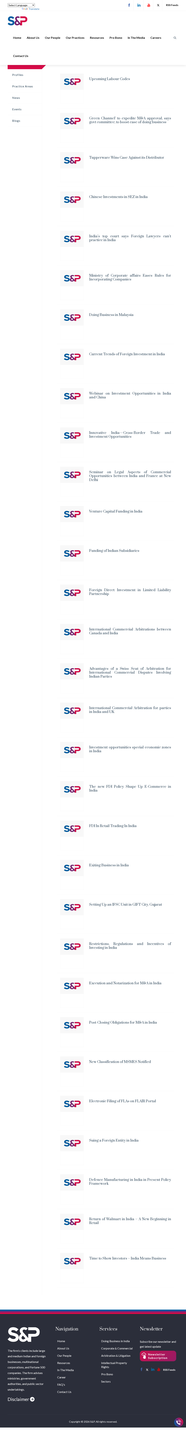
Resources (97, 37)
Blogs (16, 120)
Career (61, 1377)
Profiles (17, 74)
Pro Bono (116, 37)
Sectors (106, 1381)
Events (17, 109)
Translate (34, 8)
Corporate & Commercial (117, 1348)
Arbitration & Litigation (115, 1355)
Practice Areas (22, 86)
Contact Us (20, 56)
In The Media (136, 37)
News (16, 97)
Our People (52, 37)
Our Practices (75, 37)
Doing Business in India (115, 1341)
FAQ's (61, 1384)
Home (17, 37)
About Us (33, 37)
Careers (155, 37)
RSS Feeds (172, 5)
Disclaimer (19, 1399)
